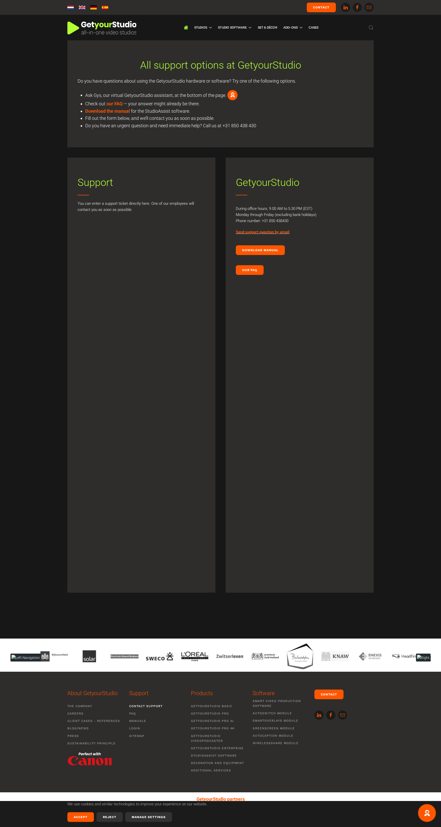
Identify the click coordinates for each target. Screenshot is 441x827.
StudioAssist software (214, 755)
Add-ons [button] (290, 27)
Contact (321, 7)
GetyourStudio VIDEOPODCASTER (207, 738)
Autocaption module (273, 735)
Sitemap (136, 736)
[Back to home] (101, 27)
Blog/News (78, 728)
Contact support (146, 706)
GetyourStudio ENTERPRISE (217, 748)
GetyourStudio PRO (210, 713)
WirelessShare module (276, 743)
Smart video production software (277, 703)
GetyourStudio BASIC (211, 706)
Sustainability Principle (91, 743)
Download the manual (107, 111)
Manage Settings (149, 817)
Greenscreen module (274, 728)
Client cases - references (93, 721)
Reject (109, 817)
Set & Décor (267, 27)
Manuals (137, 721)
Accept (81, 817)
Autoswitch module (272, 713)
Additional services (211, 770)
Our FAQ (249, 270)
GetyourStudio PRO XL (212, 721)
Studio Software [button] (232, 27)
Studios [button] (200, 27)
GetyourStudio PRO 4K (213, 728)
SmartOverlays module (275, 720)
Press (73, 736)
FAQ (132, 713)
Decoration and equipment (217, 763)
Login (134, 728)
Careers (75, 713)
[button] (371, 27)
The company (79, 706)
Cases (313, 27)
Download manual (260, 250)
